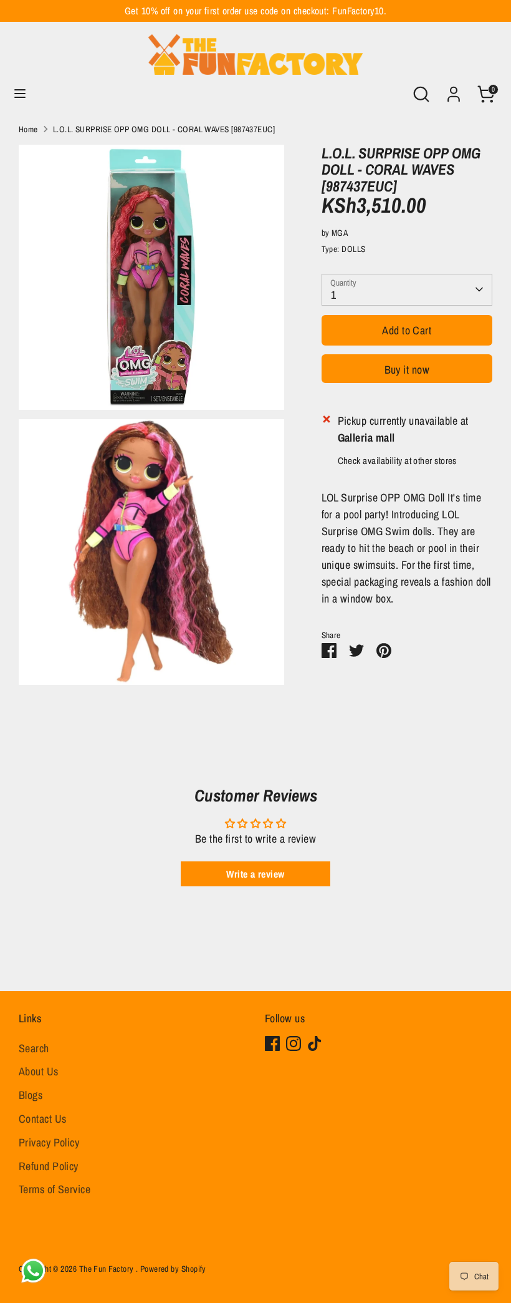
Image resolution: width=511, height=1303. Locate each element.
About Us (39, 1071)
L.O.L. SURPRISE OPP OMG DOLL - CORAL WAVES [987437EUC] (164, 129)
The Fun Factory (107, 1268)
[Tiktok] (314, 1043)
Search (34, 1048)
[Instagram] (293, 1043)
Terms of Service (54, 1189)
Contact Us (43, 1118)
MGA (340, 232)
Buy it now (407, 369)
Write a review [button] (255, 874)
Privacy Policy (49, 1142)
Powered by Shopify (173, 1268)
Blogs (30, 1095)
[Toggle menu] (19, 94)
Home (28, 129)
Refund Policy (49, 1166)
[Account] (453, 90)
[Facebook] (272, 1043)
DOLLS (353, 248)
